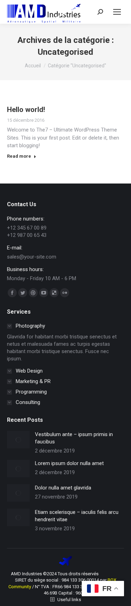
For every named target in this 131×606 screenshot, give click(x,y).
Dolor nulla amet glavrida (63, 488)
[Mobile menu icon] (117, 12)
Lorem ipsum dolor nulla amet (69, 463)
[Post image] (18, 439)
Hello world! (26, 109)
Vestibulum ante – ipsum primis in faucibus (74, 438)
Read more (19, 156)
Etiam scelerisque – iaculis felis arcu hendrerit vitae (76, 516)
